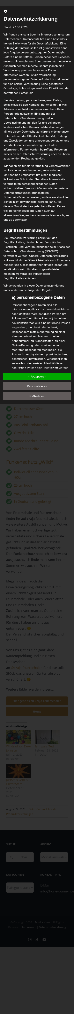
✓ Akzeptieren (37, 376)
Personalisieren (37, 386)
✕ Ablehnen (37, 396)
